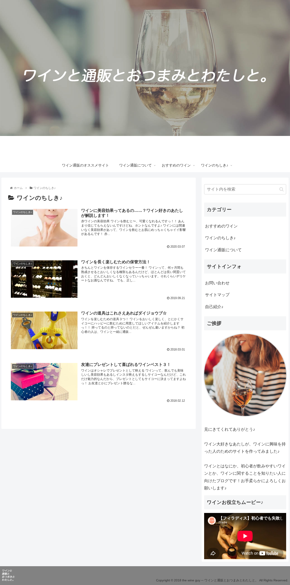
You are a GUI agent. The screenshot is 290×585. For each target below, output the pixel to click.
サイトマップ (217, 294)
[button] (281, 189)
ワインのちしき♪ (220, 238)
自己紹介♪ (214, 307)
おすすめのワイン (221, 226)
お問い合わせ (217, 283)
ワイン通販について (223, 250)
